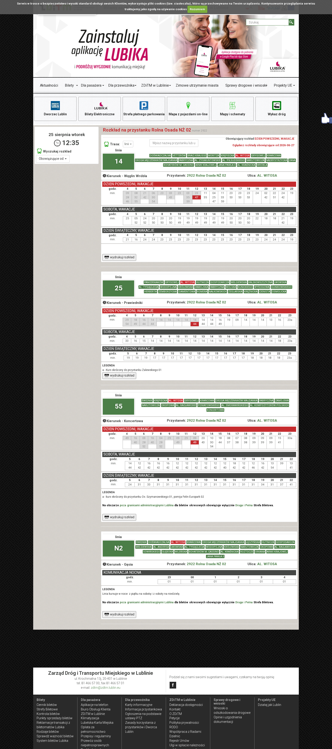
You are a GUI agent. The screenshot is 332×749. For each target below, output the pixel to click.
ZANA (292, 160)
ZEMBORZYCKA (168, 291)
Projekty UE (283, 85)
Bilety (69, 85)
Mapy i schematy (232, 114)
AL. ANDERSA (161, 547)
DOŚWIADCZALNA (160, 155)
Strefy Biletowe (47, 709)
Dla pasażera (91, 85)
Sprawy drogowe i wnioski (246, 85)
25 (118, 288)
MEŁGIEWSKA (239, 282)
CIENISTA (264, 291)
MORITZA (213, 155)
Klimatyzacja (90, 718)
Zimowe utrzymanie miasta (197, 85)
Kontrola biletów (48, 714)
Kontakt (174, 709)
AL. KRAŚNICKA (246, 165)
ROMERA (202, 291)
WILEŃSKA (181, 551)
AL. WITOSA (243, 155)
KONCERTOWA (215, 410)
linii (127, 144)
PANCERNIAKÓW (153, 282)
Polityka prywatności (184, 722)
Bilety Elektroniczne (100, 114)
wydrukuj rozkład (122, 257)
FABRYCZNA (186, 160)
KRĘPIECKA (227, 155)
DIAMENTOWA (186, 291)
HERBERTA (150, 291)
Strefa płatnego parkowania (144, 114)
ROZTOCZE (246, 551)
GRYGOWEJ (258, 155)
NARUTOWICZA (255, 160)
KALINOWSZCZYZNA (260, 282)
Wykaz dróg (277, 114)
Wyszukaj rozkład (57, 151)
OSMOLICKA (279, 291)
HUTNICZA (202, 282)
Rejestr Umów (179, 740)
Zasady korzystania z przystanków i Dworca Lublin (141, 727)
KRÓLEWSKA (185, 287)
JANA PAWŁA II (227, 165)
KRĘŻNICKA (250, 291)
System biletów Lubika (52, 740)
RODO (173, 727)
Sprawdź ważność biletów (55, 736)
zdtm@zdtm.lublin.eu (105, 687)
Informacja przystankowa (143, 709)
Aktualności (49, 85)
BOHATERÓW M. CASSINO (179, 165)
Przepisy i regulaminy (96, 736)
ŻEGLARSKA (235, 291)
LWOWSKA (280, 282)
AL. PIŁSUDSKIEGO (233, 160)
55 (118, 406)
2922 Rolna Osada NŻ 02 (206, 175)
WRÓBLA (262, 165)
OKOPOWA (167, 405)
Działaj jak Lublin (269, 705)
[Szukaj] (291, 22)
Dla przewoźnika (121, 85)
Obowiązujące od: (52, 158)
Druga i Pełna (244, 505)
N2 (118, 548)
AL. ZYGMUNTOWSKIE (208, 160)
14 (118, 161)
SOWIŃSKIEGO (151, 551)
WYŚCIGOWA (261, 287)
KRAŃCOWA (274, 155)
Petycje (174, 718)
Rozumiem (197, 9)
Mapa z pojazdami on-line (188, 114)
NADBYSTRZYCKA (276, 160)
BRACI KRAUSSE (196, 155)
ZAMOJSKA (201, 287)
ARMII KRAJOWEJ (205, 165)
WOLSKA (231, 287)
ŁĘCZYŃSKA (253, 542)
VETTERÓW (179, 155)
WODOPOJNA (168, 287)
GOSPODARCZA (219, 282)
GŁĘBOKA (167, 551)
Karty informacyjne (138, 705)
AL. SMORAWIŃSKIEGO (235, 405)
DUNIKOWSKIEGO (281, 287)
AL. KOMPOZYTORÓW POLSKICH (269, 405)
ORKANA (260, 551)
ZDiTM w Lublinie (155, 85)
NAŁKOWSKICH (218, 291)
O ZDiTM (175, 714)
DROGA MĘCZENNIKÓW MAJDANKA (156, 160)
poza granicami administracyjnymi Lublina (146, 505)
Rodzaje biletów (48, 731)
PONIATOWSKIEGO (209, 405)
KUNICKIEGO (245, 287)
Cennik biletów (47, 705)
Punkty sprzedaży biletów (54, 718)
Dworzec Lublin (55, 114)
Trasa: (115, 144)
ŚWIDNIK (147, 400)
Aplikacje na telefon (94, 705)
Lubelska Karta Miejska (97, 722)
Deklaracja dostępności (186, 705)
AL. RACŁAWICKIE (186, 405)
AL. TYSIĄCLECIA (148, 287)
